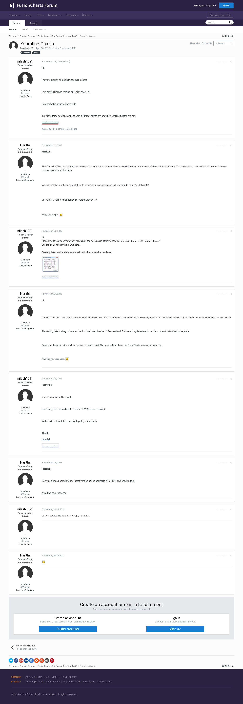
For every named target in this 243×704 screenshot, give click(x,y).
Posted (52, 61)
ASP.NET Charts (105, 682)
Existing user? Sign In (204, 5)
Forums (13, 29)
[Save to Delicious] (31, 660)
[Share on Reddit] (36, 660)
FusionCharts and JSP (64, 48)
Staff (25, 29)
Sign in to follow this (202, 43)
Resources (54, 15)
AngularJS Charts (72, 682)
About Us (30, 677)
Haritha (25, 145)
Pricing (27, 15)
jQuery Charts (53, 682)
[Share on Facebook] (16, 660)
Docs (40, 15)
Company (71, 15)
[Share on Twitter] (11, 660)
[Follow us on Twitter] (218, 694)
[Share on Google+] (21, 660)
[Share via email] (46, 660)
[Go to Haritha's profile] (25, 163)
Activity (34, 23)
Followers (220, 43)
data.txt (46, 439)
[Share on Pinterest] (52, 660)
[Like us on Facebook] (210, 694)
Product (14, 15)
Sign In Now (175, 629)
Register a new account (68, 629)
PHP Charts (88, 682)
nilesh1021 (29, 48)
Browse (17, 23)
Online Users (40, 29)
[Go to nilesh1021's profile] (13, 45)
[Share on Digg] (26, 660)
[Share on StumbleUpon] (41, 660)
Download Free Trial (220, 15)
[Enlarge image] (60, 214)
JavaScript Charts (34, 682)
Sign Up (226, 5)
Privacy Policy (69, 677)
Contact (86, 15)
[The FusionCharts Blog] (203, 694)
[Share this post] (231, 61)
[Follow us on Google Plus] (225, 694)
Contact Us (43, 677)
